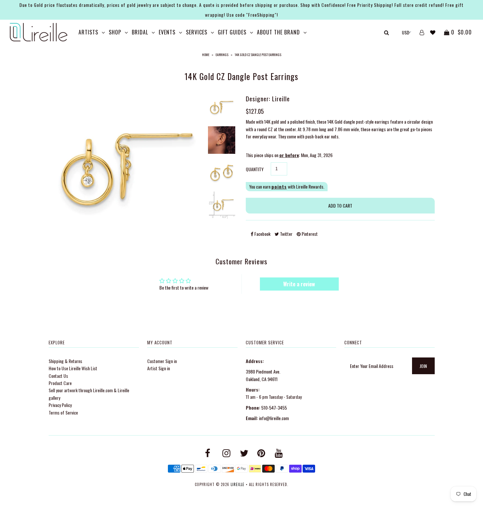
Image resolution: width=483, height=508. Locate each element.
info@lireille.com (274, 418)
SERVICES (196, 32)
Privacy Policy (60, 404)
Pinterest (309, 233)
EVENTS (167, 32)
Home (205, 54)
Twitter (285, 233)
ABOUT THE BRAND (278, 32)
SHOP (115, 32)
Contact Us (58, 375)
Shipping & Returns (65, 360)
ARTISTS (88, 32)
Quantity (255, 169)
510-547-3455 (274, 407)
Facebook (261, 233)
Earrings (222, 54)
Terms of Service (63, 412)
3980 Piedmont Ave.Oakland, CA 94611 (263, 375)
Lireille (237, 484)
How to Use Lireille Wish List (73, 368)
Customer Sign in (162, 360)
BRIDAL (140, 32)
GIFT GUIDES (232, 32)
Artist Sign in (158, 368)
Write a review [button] (299, 284)
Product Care (60, 382)
